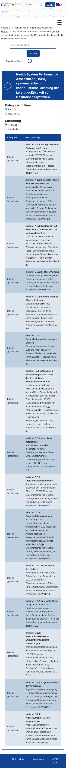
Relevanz (12, 125)
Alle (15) (12, 109)
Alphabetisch (14, 129)
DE (51, 5)
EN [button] (61, 5)
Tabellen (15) (14, 114)
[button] (22, 158)
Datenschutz (18, 759)
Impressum (38, 759)
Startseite (5, 28)
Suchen (33, 53)
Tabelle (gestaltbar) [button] (12, 159)
